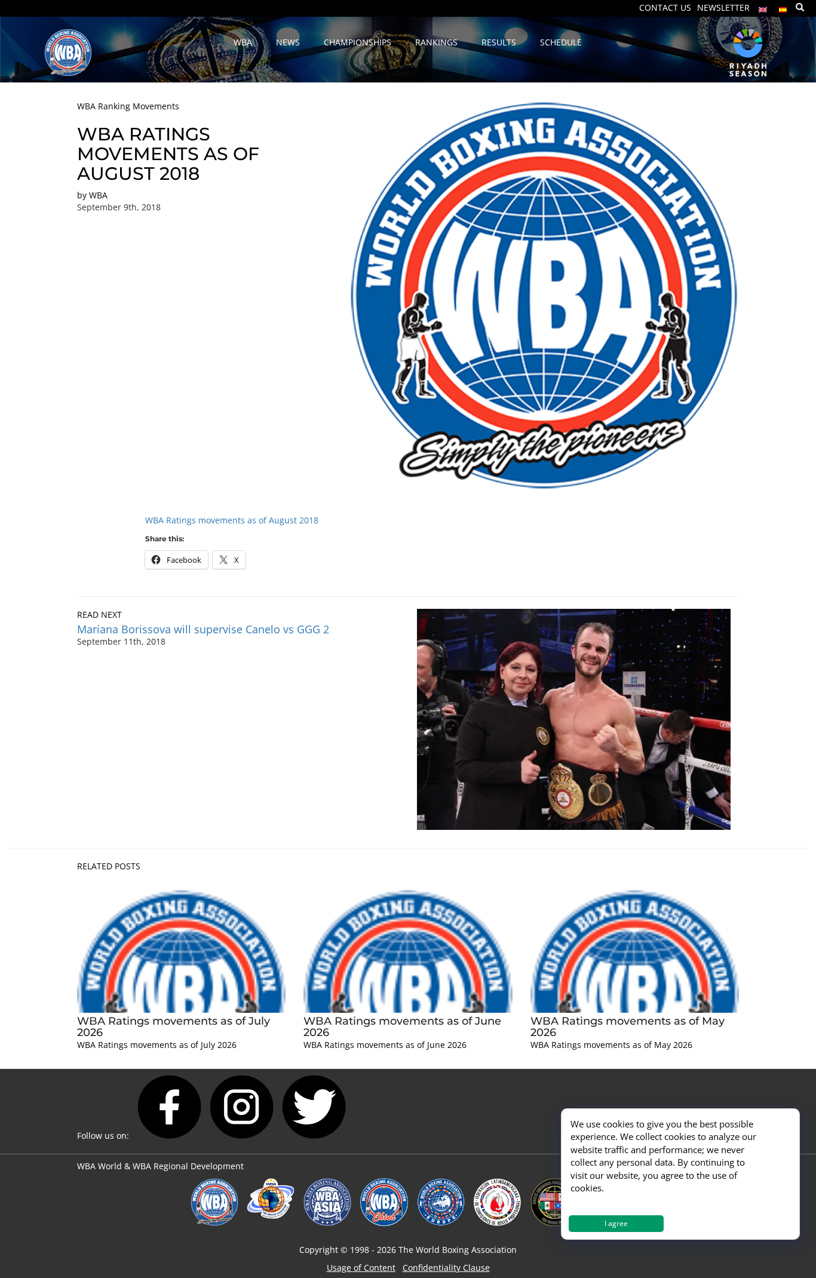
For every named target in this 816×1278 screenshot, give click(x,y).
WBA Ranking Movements (128, 106)
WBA (98, 195)
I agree (616, 1223)
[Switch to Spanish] (783, 7)
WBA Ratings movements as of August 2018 (231, 520)
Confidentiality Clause (446, 1267)
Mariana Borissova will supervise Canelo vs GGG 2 (203, 629)
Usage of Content (361, 1267)
